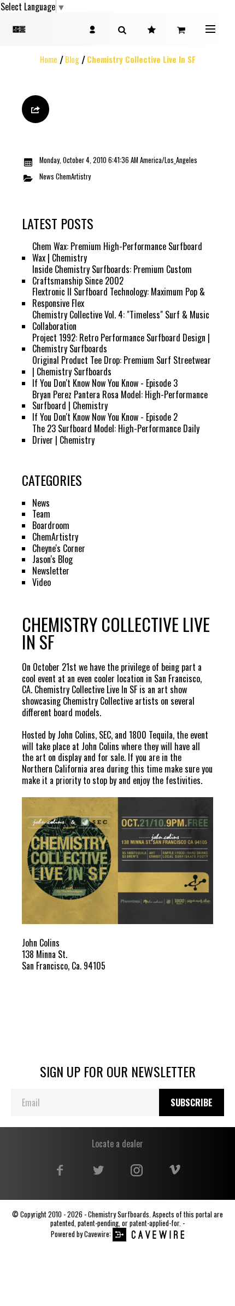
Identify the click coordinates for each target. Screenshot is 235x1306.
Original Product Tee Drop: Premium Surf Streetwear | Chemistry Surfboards (121, 366)
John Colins (100, 746)
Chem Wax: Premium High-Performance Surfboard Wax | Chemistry (117, 252)
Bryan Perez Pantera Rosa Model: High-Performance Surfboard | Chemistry (120, 400)
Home (48, 59)
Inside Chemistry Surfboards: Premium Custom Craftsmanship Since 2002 (112, 275)
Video (41, 582)
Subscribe (192, 1102)
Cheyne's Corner (58, 548)
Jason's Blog (52, 559)
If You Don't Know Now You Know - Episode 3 (105, 383)
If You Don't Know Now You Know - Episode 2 (105, 417)
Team (41, 514)
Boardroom (50, 525)
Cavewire (96, 1234)
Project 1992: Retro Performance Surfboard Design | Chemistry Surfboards (121, 343)
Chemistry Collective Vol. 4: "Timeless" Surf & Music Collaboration (120, 320)
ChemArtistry (73, 177)
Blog (72, 59)
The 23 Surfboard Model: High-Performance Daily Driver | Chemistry (115, 434)
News (46, 177)
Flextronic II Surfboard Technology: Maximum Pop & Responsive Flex (118, 297)
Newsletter (50, 571)
